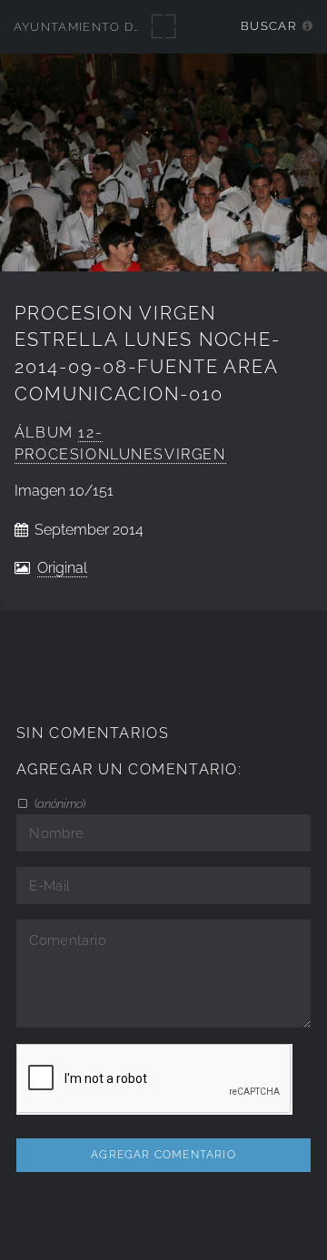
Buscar (268, 26)
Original (62, 567)
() (58, 803)
